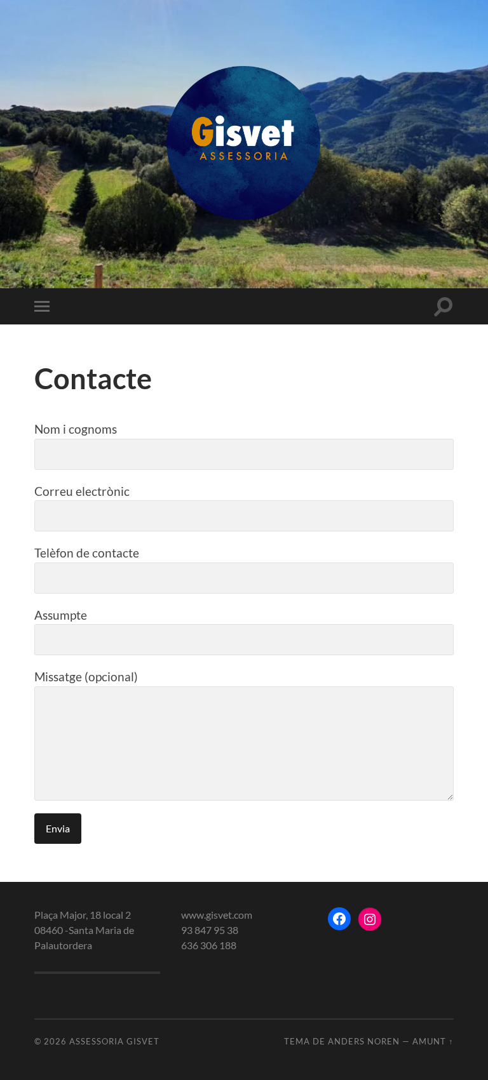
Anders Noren (364, 1041)
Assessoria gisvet (114, 1041)
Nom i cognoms (75, 429)
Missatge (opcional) (86, 676)
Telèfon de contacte (86, 552)
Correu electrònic (82, 491)
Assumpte (60, 615)
